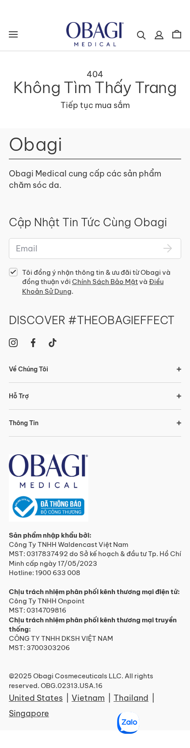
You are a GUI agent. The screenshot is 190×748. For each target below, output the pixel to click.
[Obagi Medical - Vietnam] (48, 488)
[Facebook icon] (33, 342)
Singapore (29, 713)
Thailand (131, 698)
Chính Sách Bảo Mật (105, 281)
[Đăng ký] (167, 248)
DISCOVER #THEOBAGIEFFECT (92, 320)
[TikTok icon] (53, 342)
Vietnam (88, 698)
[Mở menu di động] (13, 34)
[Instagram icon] (13, 342)
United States (36, 698)
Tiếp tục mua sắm (95, 105)
